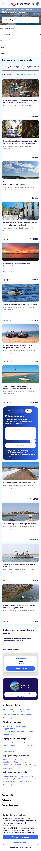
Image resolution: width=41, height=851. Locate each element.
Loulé (20, 709)
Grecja (14, 748)
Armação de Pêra (20, 712)
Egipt (21, 745)
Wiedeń (18, 765)
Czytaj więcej (7, 718)
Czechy (13, 745)
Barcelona (7, 762)
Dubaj (5, 760)
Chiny (26, 743)
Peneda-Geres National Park (14, 731)
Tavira (27, 709)
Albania (5, 743)
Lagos (15, 714)
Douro (30, 731)
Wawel (5, 779)
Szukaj (21, 445)
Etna (20, 781)
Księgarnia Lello (9, 729)
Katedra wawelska (10, 776)
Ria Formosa (36, 9)
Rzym (16, 762)
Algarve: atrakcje (26, 9)
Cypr (4, 745)
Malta (24, 762)
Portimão (6, 714)
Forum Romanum (27, 776)
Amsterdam (7, 765)
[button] (11, 67)
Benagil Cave (21, 726)
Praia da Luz (26, 714)
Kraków (28, 765)
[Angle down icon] (27, 28)
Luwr (32, 779)
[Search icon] (29, 4)
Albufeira (6, 712)
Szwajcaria (16, 743)
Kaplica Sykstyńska (18, 779)
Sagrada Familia (9, 781)
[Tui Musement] (20, 4)
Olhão (11, 709)
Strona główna (7, 9)
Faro (4, 709)
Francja (5, 748)
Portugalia (16, 9)
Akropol (29, 781)
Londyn (13, 760)
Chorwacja (25, 748)
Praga (22, 760)
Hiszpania (30, 745)
